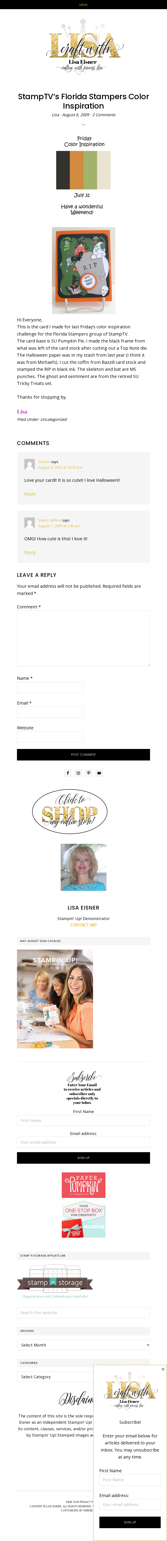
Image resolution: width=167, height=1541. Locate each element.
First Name (83, 1111)
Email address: (83, 1133)
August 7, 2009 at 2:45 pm (59, 526)
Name (25, 678)
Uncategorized (53, 419)
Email (24, 703)
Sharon (44, 461)
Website (25, 728)
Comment (29, 607)
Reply (29, 494)
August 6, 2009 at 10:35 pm (60, 467)
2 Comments (103, 114)
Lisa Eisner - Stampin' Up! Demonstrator (83, 47)
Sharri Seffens (49, 520)
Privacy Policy (90, 1502)
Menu (83, 5)
